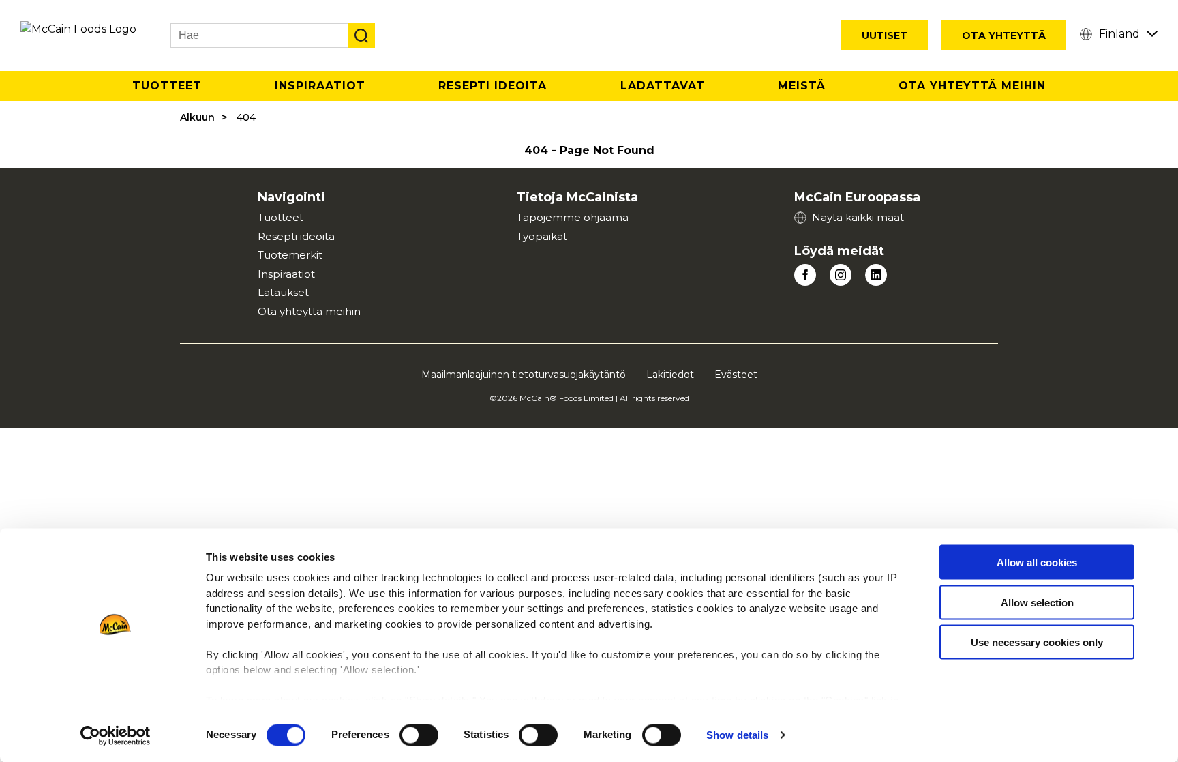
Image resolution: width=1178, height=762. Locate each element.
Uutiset (884, 35)
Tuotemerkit (290, 254)
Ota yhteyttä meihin (972, 85)
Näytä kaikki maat (858, 217)
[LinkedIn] (876, 275)
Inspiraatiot (320, 85)
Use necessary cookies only (1037, 642)
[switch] (418, 735)
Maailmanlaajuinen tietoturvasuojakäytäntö (523, 374)
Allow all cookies (1037, 562)
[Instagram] (840, 275)
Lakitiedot (670, 374)
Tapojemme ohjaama (573, 217)
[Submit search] (361, 35)
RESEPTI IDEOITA (492, 85)
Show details (737, 735)
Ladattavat (662, 85)
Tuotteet (167, 85)
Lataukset (283, 292)
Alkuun (197, 117)
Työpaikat (542, 236)
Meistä (802, 85)
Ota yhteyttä (1004, 35)
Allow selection (1037, 602)
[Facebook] (805, 275)
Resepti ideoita (296, 236)
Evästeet (735, 374)
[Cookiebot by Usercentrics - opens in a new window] (115, 735)
